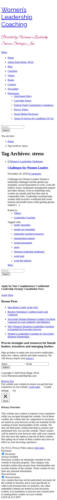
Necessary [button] (6, 450)
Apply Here (7, 295)
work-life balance (22, 260)
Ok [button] (14, 390)
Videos (17, 213)
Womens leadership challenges (29, 251)
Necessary (10, 454)
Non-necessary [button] (8, 474)
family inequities (22, 225)
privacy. (30, 358)
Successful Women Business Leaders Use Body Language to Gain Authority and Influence (31, 320)
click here (39, 448)
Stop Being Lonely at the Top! (23, 307)
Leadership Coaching (24, 217)
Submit (6, 367)
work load (19, 256)
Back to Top (7, 381)
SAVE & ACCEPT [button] (11, 497)
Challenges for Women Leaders (28, 167)
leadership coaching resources (29, 233)
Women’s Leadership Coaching (16, 17)
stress (16, 247)
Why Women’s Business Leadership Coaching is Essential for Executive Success (31, 328)
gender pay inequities (24, 229)
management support (24, 238)
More (10, 265)
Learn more (34, 387)
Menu (4, 52)
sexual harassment (23, 242)
